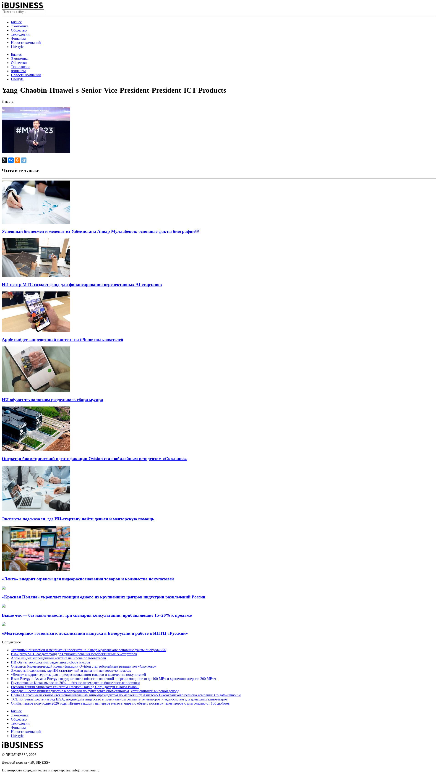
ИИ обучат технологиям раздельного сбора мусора (52, 399)
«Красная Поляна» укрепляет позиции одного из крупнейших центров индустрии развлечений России (103, 597)
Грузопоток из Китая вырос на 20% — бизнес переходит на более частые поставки (75, 683)
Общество (19, 30)
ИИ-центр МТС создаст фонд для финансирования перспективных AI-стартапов (82, 284)
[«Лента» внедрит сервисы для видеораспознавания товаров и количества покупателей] (36, 570)
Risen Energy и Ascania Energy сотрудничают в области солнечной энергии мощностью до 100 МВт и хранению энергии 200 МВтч (114, 679)
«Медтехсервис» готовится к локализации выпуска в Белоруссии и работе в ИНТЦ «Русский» (95, 633)
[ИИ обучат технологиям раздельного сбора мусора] (36, 391)
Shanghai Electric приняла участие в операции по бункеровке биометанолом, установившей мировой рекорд (95, 691)
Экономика (20, 26)
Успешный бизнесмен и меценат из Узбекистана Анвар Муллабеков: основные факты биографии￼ (100, 231)
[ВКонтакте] (11, 160)
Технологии (20, 34)
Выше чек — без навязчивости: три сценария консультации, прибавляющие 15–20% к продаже (97, 615)
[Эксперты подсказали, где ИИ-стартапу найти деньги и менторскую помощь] (36, 510)
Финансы (18, 38)
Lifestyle (17, 47)
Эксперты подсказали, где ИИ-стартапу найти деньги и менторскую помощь (78, 518)
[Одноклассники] (17, 160)
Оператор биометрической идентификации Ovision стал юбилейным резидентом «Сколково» (94, 458)
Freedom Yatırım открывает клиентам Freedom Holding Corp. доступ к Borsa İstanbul (75, 687)
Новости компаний (26, 43)
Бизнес (16, 22)
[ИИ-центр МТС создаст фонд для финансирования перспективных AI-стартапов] (36, 276)
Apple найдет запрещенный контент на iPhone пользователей (62, 339)
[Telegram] (23, 160)
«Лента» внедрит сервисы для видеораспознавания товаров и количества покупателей (88, 579)
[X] (4, 160)
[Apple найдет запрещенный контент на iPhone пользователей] (36, 331)
